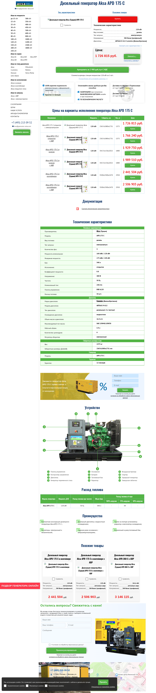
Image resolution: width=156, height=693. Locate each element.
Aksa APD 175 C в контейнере (52, 175)
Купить (132, 129)
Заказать (131, 56)
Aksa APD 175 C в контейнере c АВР (52, 187)
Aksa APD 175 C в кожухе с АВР (52, 163)
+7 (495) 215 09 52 (22, 122)
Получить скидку (131, 61)
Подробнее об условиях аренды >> (93, 79)
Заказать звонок (22, 132)
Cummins (100, 301)
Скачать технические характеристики (95, 209)
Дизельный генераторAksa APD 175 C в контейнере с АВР (91, 559)
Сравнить (67, 25)
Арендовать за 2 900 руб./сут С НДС (92, 69)
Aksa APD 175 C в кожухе (52, 150)
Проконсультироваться (66, 650)
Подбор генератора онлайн (20, 585)
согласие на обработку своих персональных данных (125, 397)
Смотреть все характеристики (129, 46)
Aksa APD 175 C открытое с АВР (52, 138)
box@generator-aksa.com (25, 9)
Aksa (98, 231)
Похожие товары (119, 12)
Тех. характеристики (66, 12)
